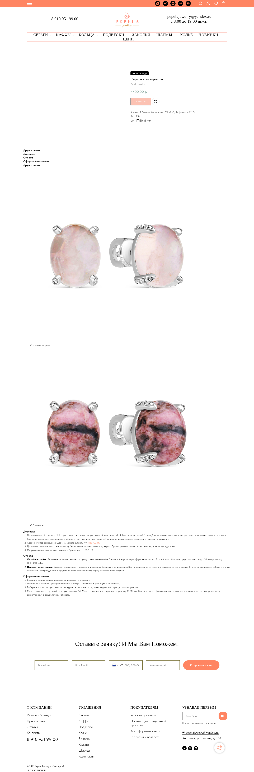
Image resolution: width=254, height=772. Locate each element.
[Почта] (188, 5)
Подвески (86, 727)
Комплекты (86, 756)
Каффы (64, 34)
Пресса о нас (36, 721)
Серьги (41, 34)
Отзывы (32, 727)
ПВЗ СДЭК (94, 542)
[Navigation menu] (29, 3)
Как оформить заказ (145, 731)
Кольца (87, 34)
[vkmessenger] (173, 5)
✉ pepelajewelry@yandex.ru (200, 732)
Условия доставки (143, 715)
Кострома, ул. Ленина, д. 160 (201, 738)
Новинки (208, 34)
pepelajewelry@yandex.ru (189, 16)
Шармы (164, 34)
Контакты (33, 733)
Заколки (85, 739)
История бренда (39, 715)
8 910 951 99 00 (64, 19)
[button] (201, 3)
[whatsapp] (157, 5)
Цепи (128, 39)
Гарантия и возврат (144, 737)
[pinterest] (180, 5)
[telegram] (165, 5)
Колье (186, 34)
